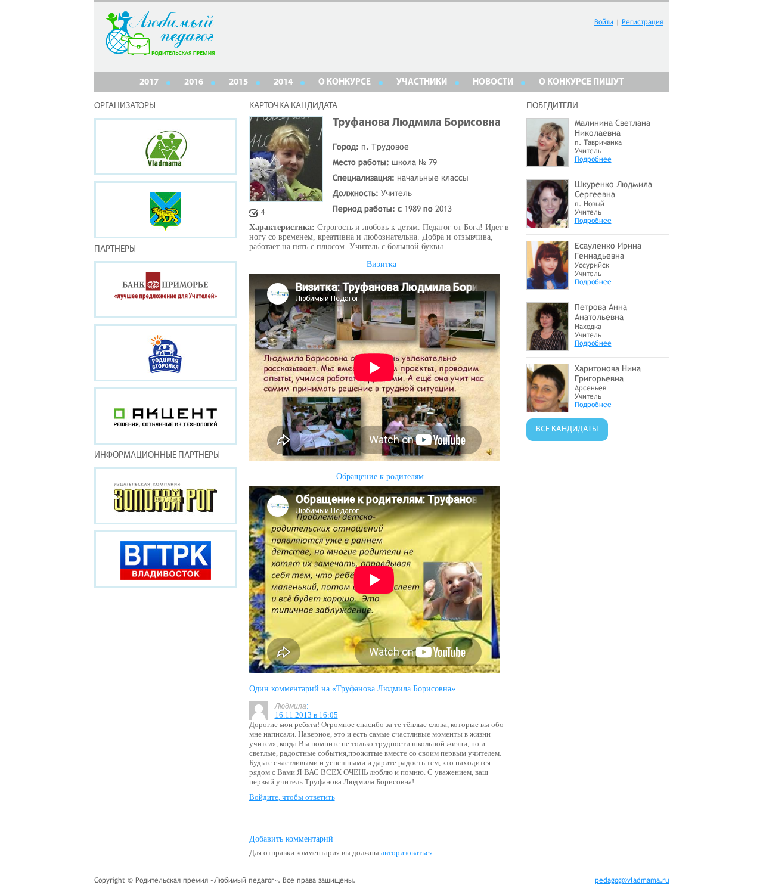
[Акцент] (165, 416)
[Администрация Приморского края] (165, 209)
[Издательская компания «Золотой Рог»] (165, 495)
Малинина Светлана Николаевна (612, 128)
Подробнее (593, 159)
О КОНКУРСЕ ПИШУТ (581, 82)
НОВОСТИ (493, 82)
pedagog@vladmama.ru (632, 880)
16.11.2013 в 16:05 (306, 714)
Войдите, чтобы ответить (292, 797)
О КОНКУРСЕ (344, 82)
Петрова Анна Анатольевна (601, 312)
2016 (193, 82)
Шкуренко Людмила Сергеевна (613, 189)
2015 (238, 82)
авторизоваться (407, 852)
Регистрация (642, 22)
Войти (603, 22)
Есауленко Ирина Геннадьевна (608, 250)
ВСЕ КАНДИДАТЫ (567, 429)
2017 (149, 82)
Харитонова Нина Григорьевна (608, 373)
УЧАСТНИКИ (421, 82)
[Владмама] (165, 146)
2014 (283, 82)
